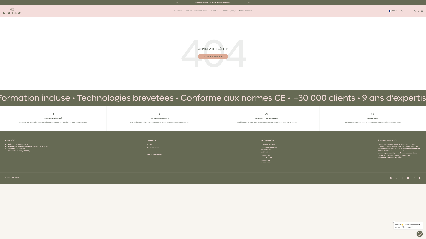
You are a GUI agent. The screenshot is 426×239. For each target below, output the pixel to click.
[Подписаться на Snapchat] (419, 178)
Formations (214, 11)
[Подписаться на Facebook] (391, 178)
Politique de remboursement (267, 162)
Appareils (178, 11)
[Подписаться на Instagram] (396, 178)
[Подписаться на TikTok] (414, 178)
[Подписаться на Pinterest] (402, 178)
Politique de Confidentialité (266, 156)
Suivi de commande (154, 154)
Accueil (149, 144)
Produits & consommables (196, 11)
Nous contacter (153, 147)
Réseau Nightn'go (229, 11)
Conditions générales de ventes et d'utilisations (269, 150)
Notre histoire (152, 151)
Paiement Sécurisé (268, 144)
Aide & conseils (245, 11)
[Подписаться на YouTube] (408, 178)
